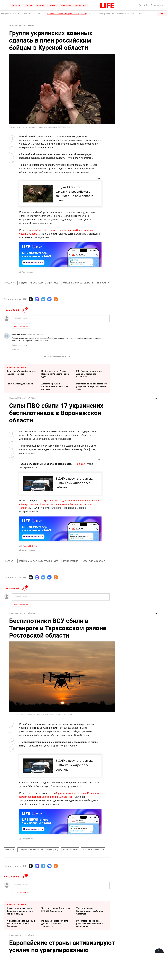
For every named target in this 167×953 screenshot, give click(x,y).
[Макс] (37, 299)
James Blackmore (30, 546)
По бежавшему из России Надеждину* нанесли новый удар (55, 374)
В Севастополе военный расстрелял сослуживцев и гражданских (89, 923)
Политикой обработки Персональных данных (66, 13)
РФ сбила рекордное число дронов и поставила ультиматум (89, 374)
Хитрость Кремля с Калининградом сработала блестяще (54, 386)
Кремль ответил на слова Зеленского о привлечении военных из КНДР (20, 911)
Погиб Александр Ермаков (20, 383)
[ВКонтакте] (49, 299)
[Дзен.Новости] (30, 299)
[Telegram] (43, 299)
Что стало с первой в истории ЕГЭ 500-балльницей (55, 909)
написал (80, 463)
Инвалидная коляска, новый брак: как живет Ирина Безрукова (21, 923)
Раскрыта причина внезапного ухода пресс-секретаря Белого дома (91, 386)
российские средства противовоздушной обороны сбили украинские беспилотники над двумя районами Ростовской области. (60, 504)
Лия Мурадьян (27, 272)
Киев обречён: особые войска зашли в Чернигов (21, 372)
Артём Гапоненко (28, 550)
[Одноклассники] (55, 299)
